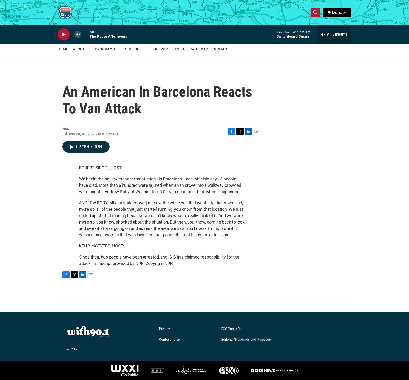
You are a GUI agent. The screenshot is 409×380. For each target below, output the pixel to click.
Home (63, 49)
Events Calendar (191, 49)
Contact (221, 49)
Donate (339, 12)
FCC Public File (232, 329)
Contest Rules (169, 339)
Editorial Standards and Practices (246, 339)
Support (162, 49)
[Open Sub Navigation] (88, 49)
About (79, 49)
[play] (63, 34)
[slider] (85, 34)
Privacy (164, 329)
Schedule (134, 49)
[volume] (78, 34)
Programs (105, 49)
